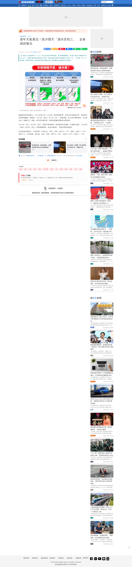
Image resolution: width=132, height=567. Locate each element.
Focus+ (69, 5)
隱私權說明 (44, 558)
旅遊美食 (89, 5)
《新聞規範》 (41, 155)
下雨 (56, 169)
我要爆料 (61, 49)
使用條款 (61, 558)
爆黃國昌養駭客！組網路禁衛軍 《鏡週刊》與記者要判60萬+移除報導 (102, 347)
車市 (95, 5)
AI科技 (79, 5)
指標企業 (104, 5)
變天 (40, 169)
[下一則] (86, 139)
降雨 (61, 169)
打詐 (98, 5)
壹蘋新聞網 (23, 36)
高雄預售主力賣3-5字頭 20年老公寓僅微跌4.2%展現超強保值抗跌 (101, 319)
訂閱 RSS (24, 180)
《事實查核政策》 (51, 155)
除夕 (30, 169)
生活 (29, 5)
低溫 (71, 169)
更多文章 (31, 180)
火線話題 (63, 5)
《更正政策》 (79, 155)
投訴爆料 (69, 558)
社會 (37, 5)
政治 (33, 5)
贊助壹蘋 (54, 49)
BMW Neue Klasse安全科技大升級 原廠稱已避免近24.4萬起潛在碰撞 (101, 401)
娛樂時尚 (24, 5)
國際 (41, 5)
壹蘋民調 (56, 5)
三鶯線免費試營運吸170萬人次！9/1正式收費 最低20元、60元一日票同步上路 (101, 509)
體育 (51, 5)
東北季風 (46, 169)
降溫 (66, 169)
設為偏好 (47, 49)
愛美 (74, 5)
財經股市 (46, 5)
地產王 (84, 5)
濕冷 (35, 169)
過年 (25, 169)
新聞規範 (52, 558)
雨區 (80, 169)
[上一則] (82, 139)
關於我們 (26, 558)
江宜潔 (34, 52)
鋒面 (52, 169)
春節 (21, 169)
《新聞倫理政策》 (30, 155)
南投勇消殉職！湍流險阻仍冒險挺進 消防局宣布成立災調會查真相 (101, 481)
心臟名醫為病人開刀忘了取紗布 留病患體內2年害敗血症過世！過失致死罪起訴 (49, 31)
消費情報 (78, 558)
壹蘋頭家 (110, 5)
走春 (76, 169)
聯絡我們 (35, 558)
